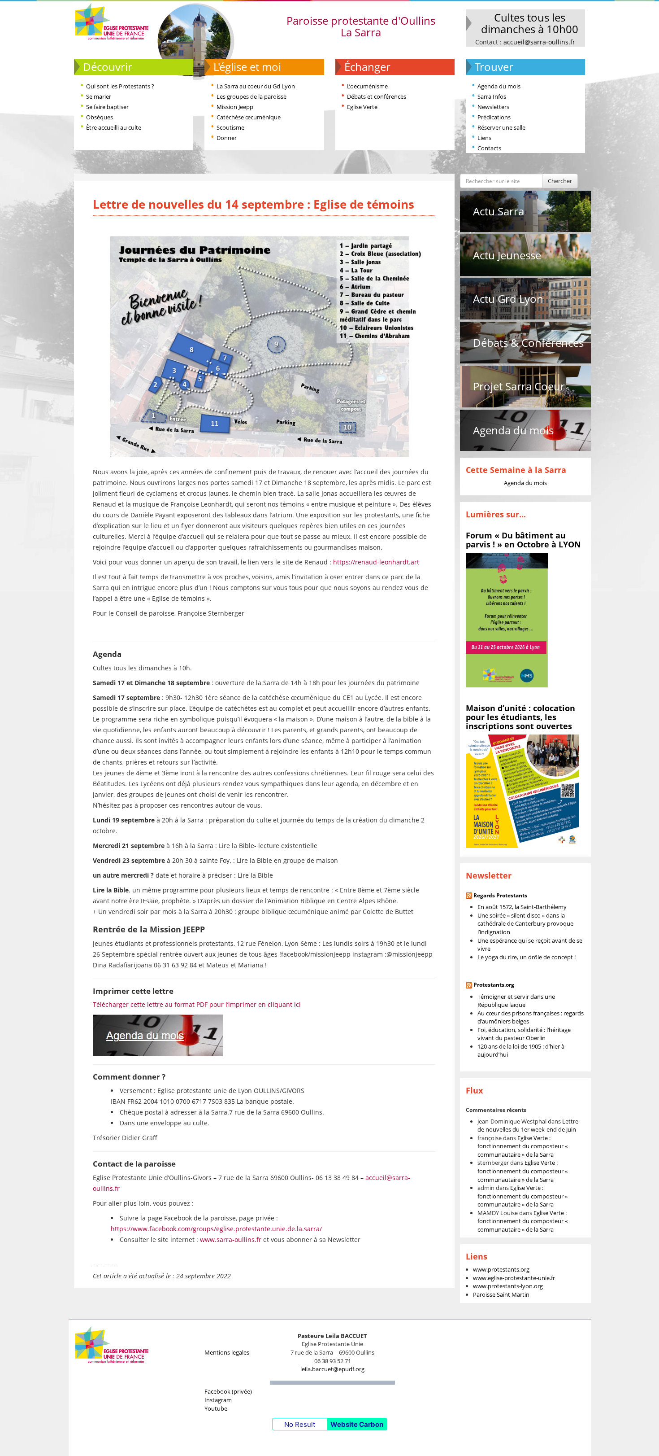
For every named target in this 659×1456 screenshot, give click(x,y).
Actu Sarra (498, 211)
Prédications (494, 117)
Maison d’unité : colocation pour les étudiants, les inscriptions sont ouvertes (520, 717)
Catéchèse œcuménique (249, 117)
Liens (484, 138)
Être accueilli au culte (113, 127)
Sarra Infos (491, 96)
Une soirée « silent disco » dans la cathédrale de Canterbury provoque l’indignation (525, 923)
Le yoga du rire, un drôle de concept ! (526, 957)
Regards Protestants (500, 895)
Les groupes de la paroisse (251, 96)
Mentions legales (226, 1352)
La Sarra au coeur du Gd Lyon (256, 86)
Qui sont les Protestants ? (120, 86)
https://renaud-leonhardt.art (376, 562)
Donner (227, 138)
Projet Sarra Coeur (519, 386)
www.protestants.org (501, 1269)
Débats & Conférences (528, 342)
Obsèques (99, 117)
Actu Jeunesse (507, 255)
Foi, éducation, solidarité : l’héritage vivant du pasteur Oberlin (524, 1034)
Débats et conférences (376, 96)
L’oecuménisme (367, 86)
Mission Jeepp (235, 107)
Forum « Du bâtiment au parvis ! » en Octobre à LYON (523, 540)
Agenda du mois (498, 86)
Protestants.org (493, 984)
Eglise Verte (362, 107)
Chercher (560, 181)
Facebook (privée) (228, 1391)
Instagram (218, 1400)
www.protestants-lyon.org (508, 1286)
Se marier (98, 96)
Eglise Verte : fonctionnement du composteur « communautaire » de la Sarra (522, 1146)
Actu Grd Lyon (508, 298)
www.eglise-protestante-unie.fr (514, 1278)
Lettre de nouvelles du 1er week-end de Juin (527, 1125)
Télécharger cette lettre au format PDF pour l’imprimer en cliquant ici (197, 1004)
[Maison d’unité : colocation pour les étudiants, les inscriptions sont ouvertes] (522, 791)
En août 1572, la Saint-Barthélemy (522, 907)
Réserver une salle (501, 127)
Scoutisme (230, 127)
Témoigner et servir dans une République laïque (516, 1001)
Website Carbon (356, 1424)
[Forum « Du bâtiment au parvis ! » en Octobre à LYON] (507, 620)
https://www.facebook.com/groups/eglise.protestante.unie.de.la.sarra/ (216, 1228)
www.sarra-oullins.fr (230, 1239)
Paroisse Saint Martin (501, 1294)
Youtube (215, 1408)
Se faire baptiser (107, 107)
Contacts (489, 148)
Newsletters (493, 107)
